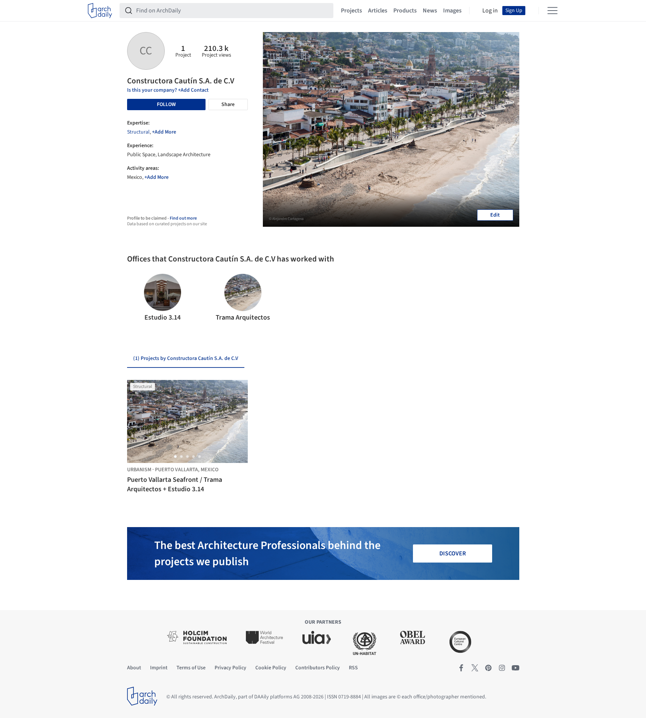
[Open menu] (552, 11)
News (430, 10)
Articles (377, 10)
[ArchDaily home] (100, 10)
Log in (490, 10)
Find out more (183, 218)
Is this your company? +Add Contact (168, 90)
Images (452, 10)
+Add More (164, 132)
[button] (136, 298)
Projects (351, 10)
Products (405, 10)
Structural (138, 132)
